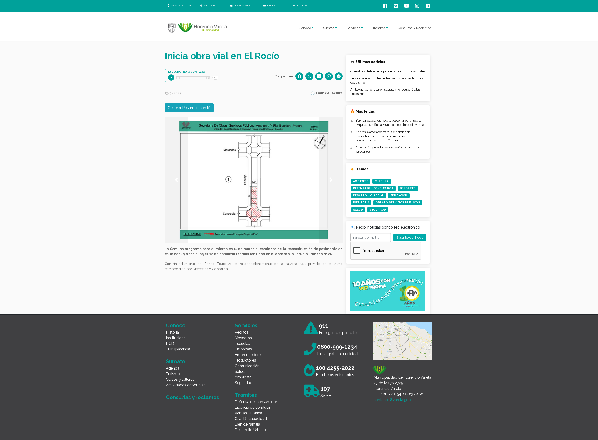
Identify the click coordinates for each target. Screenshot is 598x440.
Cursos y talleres (180, 379)
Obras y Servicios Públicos (398, 202)
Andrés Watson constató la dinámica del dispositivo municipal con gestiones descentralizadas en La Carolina (383, 136)
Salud (358, 209)
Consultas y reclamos (192, 397)
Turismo (173, 374)
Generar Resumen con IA (189, 108)
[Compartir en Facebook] (299, 76)
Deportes (408, 188)
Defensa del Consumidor (373, 188)
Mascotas (243, 338)
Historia (172, 332)
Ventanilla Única (248, 413)
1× (215, 77)
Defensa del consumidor (256, 402)
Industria (361, 202)
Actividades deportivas (186, 385)
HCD (170, 343)
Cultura (382, 181)
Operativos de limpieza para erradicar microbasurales (387, 71)
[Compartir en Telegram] (339, 76)
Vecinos (241, 332)
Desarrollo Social (368, 195)
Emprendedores (249, 354)
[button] (176, 180)
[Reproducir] (171, 77)
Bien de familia (247, 424)
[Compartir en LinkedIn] (319, 76)
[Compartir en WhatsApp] (329, 76)
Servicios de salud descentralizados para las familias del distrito (386, 80)
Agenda (172, 368)
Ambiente (360, 181)
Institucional (176, 338)
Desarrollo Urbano (250, 430)
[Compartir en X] (309, 76)
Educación (398, 195)
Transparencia (178, 349)
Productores (245, 360)
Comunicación (247, 366)
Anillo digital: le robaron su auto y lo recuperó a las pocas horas (385, 91)
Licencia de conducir (252, 407)
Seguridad (377, 209)
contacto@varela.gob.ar (394, 400)
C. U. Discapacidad (251, 418)
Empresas (243, 349)
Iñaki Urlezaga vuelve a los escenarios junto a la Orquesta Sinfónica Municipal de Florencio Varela (390, 123)
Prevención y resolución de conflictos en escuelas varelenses (390, 149)
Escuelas (242, 343)
